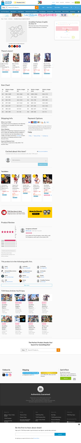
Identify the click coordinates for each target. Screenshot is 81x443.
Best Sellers (57, 7)
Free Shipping (42, 11)
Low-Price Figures (5, 11)
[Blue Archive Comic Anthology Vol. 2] (16, 57)
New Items (49, 7)
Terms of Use (37, 135)
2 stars (2, 244)
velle (7, 268)
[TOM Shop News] (13, 212)
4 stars (2, 241)
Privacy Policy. (36, 438)
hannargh (43, 281)
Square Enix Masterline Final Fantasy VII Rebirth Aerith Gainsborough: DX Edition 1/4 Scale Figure (16, 186)
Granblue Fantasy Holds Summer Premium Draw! (4, 330)
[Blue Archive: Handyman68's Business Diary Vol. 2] (47, 57)
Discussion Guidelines (43, 151)
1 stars (2, 246)
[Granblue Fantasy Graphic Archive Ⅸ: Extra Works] (37, 57)
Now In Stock (65, 11)
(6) (51, 195)
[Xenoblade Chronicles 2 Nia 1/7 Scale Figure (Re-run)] (47, 179)
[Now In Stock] (40, 212)
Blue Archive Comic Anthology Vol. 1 (5, 65)
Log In (73, 2)
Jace (42, 272)
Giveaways (72, 11)
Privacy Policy (23, 417)
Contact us (45, 135)
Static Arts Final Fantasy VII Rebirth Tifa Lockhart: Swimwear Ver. (36, 186)
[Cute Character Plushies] (40, 15)
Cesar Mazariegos (10, 277)
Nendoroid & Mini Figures (31, 11)
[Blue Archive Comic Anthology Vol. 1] (5, 57)
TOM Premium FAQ (40, 417)
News (57, 2)
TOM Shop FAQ (39, 414)
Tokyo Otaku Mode (40, 2)
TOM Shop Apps (71, 414)
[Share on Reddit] (12, 46)
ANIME (4, 302)
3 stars (2, 243)
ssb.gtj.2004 (44, 268)
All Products (66, 7)
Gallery (62, 2)
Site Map (53, 414)
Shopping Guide (20, 2)
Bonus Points (58, 11)
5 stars (2, 240)
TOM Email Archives (56, 417)
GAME (3, 323)
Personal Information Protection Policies (25, 420)
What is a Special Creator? (55, 422)
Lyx (24, 281)
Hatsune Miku (50, 11)
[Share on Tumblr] (9, 46)
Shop (53, 2)
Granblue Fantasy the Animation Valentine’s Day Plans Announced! (32, 330)
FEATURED (18, 302)
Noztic (42, 277)
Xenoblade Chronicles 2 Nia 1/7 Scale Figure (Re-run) (47, 186)
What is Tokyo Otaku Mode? (9, 415)
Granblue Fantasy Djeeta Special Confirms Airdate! (4, 309)
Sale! (43, 7)
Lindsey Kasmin (9, 281)
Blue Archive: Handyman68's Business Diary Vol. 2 (47, 65)
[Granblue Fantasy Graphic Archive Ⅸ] (26, 57)
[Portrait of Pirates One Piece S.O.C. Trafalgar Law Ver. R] (5, 179)
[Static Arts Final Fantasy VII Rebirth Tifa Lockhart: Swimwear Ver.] (37, 179)
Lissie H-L (8, 272)
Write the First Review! (8, 250)
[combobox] (21, 7)
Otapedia (67, 2)
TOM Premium (7, 418)
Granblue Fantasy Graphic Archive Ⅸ (25, 65)
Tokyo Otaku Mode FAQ (40, 420)
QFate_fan (28, 230)
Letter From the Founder (8, 421)
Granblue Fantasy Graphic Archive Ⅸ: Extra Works (36, 65)
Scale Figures (21, 11)
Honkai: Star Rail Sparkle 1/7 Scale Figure (26, 186)
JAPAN (44, 323)
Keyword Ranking (55, 419)
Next (52, 65)
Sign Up (77, 2)
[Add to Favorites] (8, 54)
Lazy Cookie (26, 277)
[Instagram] (10, 375)
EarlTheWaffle (27, 272)
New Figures (13, 11)
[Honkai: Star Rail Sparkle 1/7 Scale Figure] (26, 179)
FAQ (30, 135)
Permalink (39, 230)
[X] (4, 375)
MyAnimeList (72, 422)
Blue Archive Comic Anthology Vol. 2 (16, 65)
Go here (19, 135)
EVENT (44, 302)
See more (26, 285)
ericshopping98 (27, 268)
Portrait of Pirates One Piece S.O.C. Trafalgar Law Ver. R (5, 186)
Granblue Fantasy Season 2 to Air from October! (32, 308)
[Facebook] (7, 375)
